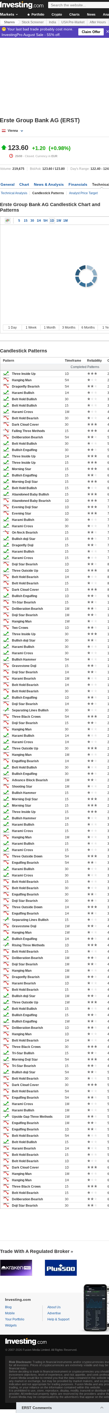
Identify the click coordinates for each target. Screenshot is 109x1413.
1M (65, 220)
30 (32, 220)
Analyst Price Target (83, 193)
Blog (8, 1307)
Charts (74, 14)
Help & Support (58, 1319)
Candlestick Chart (8, 221)
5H (45, 220)
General (8, 184)
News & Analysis (49, 184)
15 (26, 220)
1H (39, 220)
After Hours (98, 22)
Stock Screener (33, 22)
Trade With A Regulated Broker (35, 1251)
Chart (24, 184)
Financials (78, 184)
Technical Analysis (14, 193)
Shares (9, 22)
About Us (54, 1307)
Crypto (57, 14)
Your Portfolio (14, 1319)
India (52, 22)
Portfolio (37, 14)
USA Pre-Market (72, 22)
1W (58, 220)
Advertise (54, 1313)
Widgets (11, 1325)
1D (52, 220)
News (91, 14)
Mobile (10, 1313)
